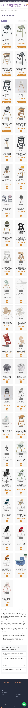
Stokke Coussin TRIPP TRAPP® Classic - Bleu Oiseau (21, 324)
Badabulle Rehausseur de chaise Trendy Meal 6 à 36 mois (7, 431)
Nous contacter (19, 696)
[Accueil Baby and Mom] (14, 5)
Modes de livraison (19, 690)
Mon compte (18, 694)
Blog (3, 694)
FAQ (16, 688)
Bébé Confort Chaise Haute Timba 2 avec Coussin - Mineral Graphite (21, 153)
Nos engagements (5, 692)
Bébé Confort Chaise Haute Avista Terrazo (21, 181)
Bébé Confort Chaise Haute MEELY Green (21, 41)
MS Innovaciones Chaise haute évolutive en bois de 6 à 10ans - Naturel (21, 267)
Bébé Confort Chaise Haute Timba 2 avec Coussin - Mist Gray (7, 97)
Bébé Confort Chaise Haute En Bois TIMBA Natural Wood (21, 431)
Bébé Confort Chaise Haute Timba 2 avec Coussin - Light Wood (7, 69)
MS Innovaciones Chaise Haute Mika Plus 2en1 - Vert (7, 296)
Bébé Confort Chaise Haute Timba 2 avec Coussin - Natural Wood (21, 125)
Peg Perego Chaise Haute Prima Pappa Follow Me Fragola (21, 543)
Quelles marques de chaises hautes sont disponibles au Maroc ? (12, 670)
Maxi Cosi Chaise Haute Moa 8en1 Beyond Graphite (7, 153)
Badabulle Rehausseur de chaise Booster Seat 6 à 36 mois (21, 571)
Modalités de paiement (20, 692)
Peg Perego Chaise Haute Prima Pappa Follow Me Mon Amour (6, 598)
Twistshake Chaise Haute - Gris (7, 403)
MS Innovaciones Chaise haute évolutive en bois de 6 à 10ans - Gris (7, 210)
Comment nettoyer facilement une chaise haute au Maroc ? (13, 664)
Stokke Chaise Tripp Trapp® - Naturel (21, 350)
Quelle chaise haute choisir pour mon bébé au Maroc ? (13, 654)
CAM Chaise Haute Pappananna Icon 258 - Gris (7, 459)
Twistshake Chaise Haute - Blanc (21, 96)
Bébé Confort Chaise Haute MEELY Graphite (7, 42)
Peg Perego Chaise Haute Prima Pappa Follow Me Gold (21, 459)
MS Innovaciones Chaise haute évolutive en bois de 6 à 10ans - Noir (21, 239)
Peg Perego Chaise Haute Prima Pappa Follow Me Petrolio (6, 515)
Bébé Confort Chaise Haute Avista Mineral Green (7, 238)
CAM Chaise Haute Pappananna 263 (21, 209)
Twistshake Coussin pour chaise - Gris (6, 377)
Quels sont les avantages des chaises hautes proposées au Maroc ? (13, 659)
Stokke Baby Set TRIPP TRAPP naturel (7, 323)
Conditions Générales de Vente (7, 689)
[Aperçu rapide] (12, 26)
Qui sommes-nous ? (6, 687)
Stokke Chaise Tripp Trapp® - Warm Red (7, 350)
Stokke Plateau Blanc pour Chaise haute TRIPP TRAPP (21, 296)
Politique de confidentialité (7, 697)
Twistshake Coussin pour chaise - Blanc (21, 377)
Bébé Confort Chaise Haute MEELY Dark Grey (21, 69)
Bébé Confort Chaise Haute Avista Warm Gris (7, 124)
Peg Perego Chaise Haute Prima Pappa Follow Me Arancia (6, 571)
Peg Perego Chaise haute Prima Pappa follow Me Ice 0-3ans (21, 404)
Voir (21, 131)
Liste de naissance (19, 687)
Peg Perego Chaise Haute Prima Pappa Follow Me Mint (21, 487)
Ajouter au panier (7, 47)
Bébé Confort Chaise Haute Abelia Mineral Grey (7, 182)
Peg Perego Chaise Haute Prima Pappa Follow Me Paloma (21, 515)
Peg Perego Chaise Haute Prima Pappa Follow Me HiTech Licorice (6, 487)
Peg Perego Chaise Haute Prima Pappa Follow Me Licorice (6, 543)
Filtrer (4, 21)
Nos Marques (4, 696)
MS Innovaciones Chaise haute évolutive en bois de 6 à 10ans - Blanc (7, 267)
